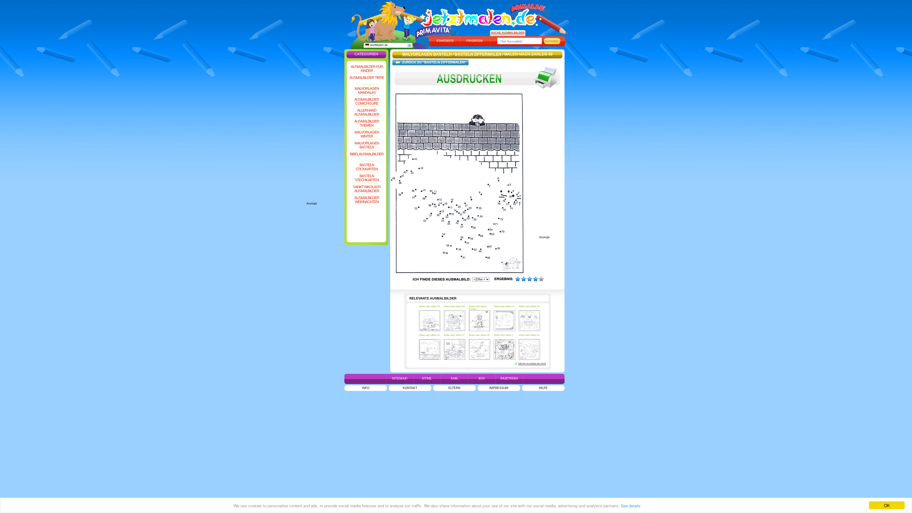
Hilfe (543, 388)
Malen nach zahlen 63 (529, 335)
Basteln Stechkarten (367, 178)
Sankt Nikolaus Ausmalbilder (366, 189)
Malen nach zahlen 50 (479, 335)
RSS (482, 378)
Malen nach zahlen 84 (454, 306)
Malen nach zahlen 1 (503, 335)
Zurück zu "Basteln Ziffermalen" (434, 62)
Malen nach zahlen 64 (529, 306)
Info (365, 388)
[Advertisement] (325, 130)
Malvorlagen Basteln (367, 145)
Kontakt (410, 388)
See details (631, 505)
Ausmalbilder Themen (366, 123)
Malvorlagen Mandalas (367, 90)
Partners (509, 378)
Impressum (498, 388)
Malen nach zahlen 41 (504, 306)
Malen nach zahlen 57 (454, 335)
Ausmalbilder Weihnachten (366, 200)
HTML (427, 378)
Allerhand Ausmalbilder (366, 112)
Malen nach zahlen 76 (429, 306)
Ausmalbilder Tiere (366, 78)
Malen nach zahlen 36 (429, 335)
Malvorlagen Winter (367, 134)
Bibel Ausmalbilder (367, 154)
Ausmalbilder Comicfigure (366, 101)
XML (454, 378)
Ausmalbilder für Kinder (367, 69)
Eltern (454, 388)
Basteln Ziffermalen (478, 54)
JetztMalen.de (378, 45)
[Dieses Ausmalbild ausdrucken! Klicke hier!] (477, 92)
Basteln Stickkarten (367, 167)
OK (887, 505)
